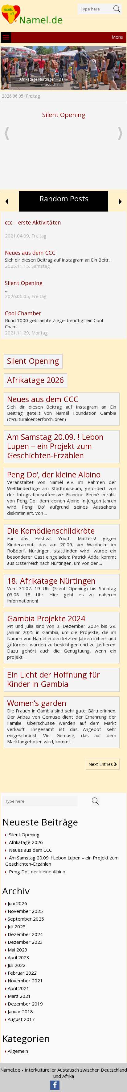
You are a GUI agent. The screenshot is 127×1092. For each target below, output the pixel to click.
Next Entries (101, 764)
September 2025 (26, 919)
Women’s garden (36, 703)
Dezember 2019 (25, 1004)
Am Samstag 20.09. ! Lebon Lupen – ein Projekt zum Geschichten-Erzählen (55, 446)
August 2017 (21, 1019)
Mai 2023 (17, 950)
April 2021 (18, 988)
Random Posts (63, 198)
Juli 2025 (17, 926)
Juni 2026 (17, 903)
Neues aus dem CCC (42, 399)
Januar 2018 (20, 1011)
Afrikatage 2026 (35, 379)
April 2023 (18, 957)
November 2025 (25, 911)
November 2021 (25, 980)
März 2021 (19, 996)
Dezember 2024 (25, 934)
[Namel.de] (32, 14)
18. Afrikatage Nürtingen (51, 580)
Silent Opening (63, 115)
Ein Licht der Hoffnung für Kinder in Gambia (53, 679)
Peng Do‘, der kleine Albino (53, 474)
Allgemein (18, 1051)
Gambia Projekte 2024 (46, 618)
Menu (117, 37)
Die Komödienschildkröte (51, 530)
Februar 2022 (22, 973)
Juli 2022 (17, 965)
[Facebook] (54, 1085)
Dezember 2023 (25, 942)
